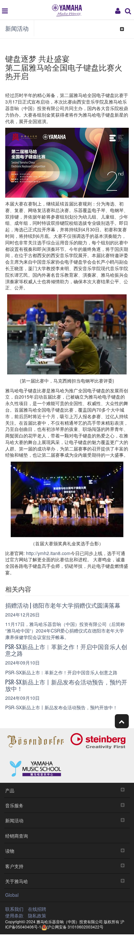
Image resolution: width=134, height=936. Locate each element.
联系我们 (14, 909)
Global (12, 895)
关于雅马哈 (16, 881)
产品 (9, 790)
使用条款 (14, 915)
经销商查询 (16, 835)
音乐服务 (14, 805)
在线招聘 (37, 909)
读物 (9, 850)
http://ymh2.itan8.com (48, 553)
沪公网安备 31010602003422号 (75, 926)
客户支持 (14, 865)
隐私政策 (37, 915)
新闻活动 (17, 28)
